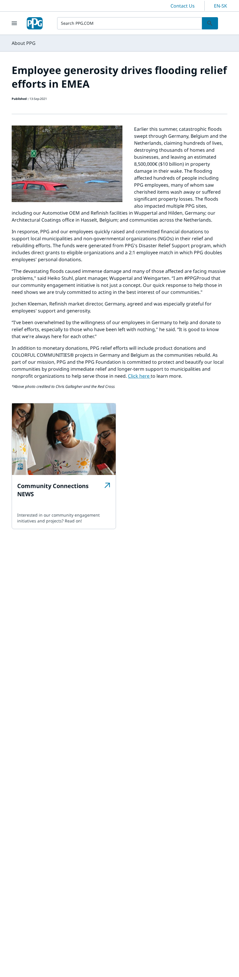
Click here (139, 376)
